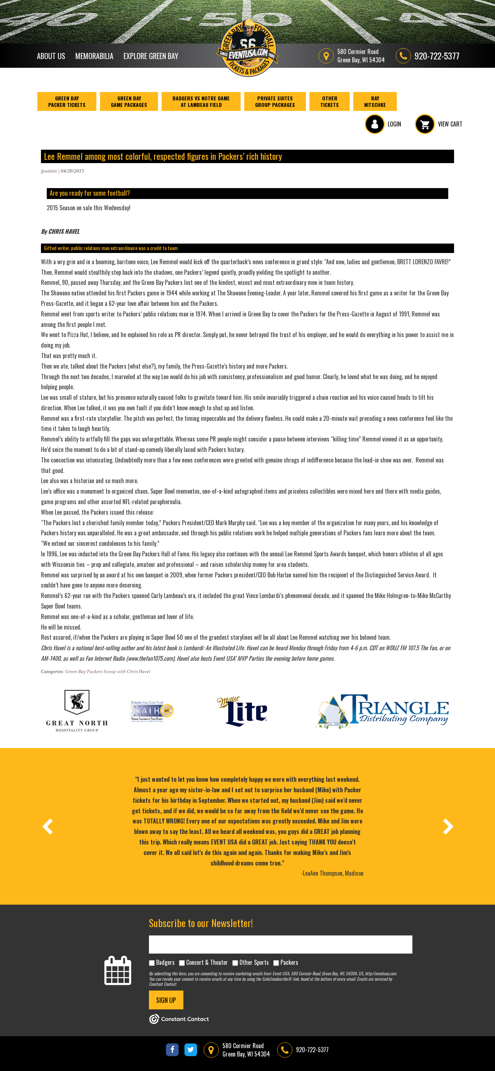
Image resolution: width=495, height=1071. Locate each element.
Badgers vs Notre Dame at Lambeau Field (201, 101)
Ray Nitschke (375, 101)
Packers (289, 962)
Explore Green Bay (151, 55)
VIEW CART (450, 124)
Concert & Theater (207, 962)
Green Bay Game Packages (129, 101)
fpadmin (49, 171)
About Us (51, 55)
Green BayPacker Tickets (67, 101)
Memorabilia (94, 55)
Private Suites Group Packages (275, 101)
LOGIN (394, 124)
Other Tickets (329, 101)
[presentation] (47, 826)
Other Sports (254, 962)
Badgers (165, 962)
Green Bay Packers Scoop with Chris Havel (107, 671)
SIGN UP (166, 1000)
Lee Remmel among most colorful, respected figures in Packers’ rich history (163, 155)
